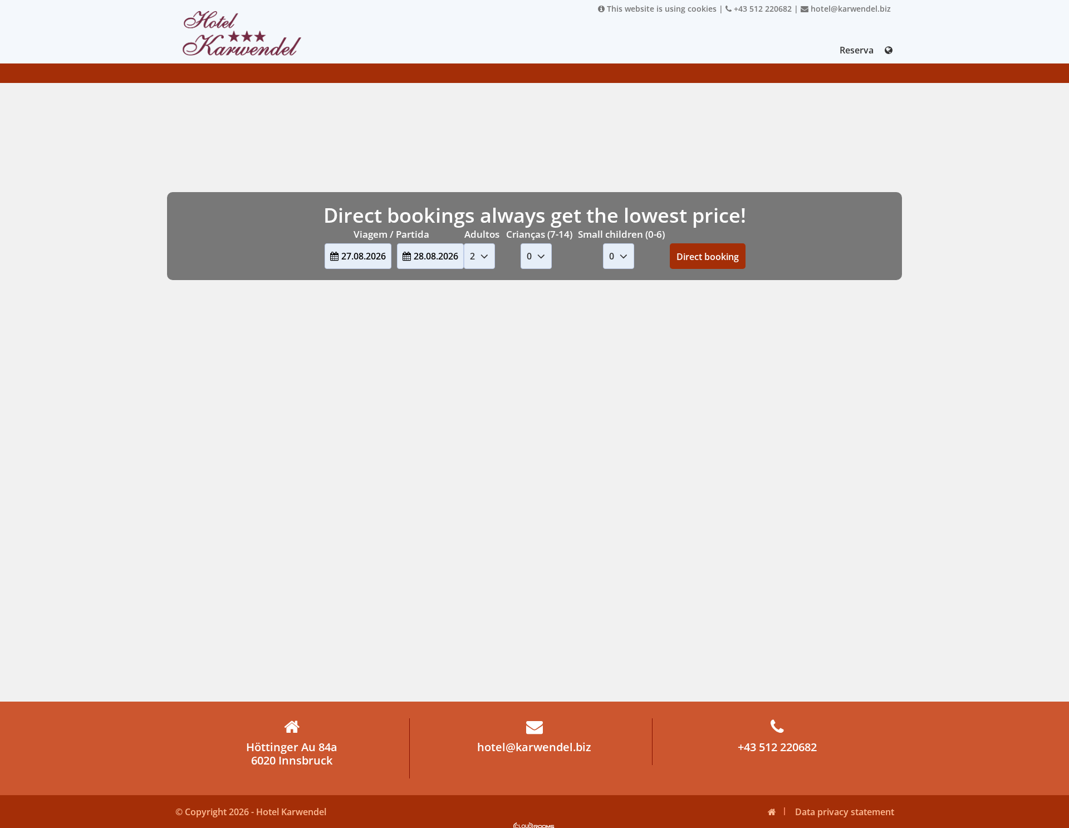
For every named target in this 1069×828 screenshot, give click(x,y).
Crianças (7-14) (539, 234)
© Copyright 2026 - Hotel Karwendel (250, 812)
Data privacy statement (844, 812)
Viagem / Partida (391, 234)
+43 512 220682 (762, 8)
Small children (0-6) (621, 234)
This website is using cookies (661, 8)
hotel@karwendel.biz (849, 8)
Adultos (481, 234)
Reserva (857, 50)
